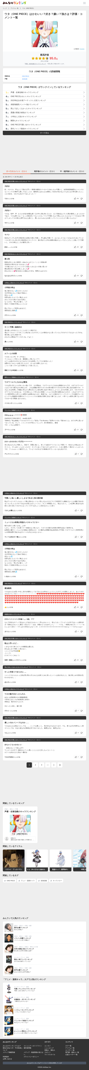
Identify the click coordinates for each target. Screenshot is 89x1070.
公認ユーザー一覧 (71, 1054)
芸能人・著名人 (9, 809)
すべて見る (44, 133)
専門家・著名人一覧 (72, 1052)
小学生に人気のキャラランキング (14, 282)
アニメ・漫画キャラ (28, 881)
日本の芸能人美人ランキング (24, 949)
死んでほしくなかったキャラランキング (16, 667)
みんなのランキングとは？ (12, 1046)
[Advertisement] (44, 152)
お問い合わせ (7, 1059)
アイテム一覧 (14, 8)
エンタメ (16, 957)
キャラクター (57, 881)
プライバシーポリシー (31, 1057)
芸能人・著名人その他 (31, 947)
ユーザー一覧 (69, 1050)
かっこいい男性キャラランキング (25, 1031)
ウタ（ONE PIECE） (28, 8)
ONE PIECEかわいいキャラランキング (16, 254)
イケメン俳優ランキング (22, 938)
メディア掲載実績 (9, 1052)
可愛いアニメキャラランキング (24, 989)
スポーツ (47, 1052)
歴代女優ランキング (21, 927)
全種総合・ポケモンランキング (24, 999)
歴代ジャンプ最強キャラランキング (15, 377)
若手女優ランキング (21, 970)
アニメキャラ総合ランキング (24, 1020)
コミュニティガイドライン (33, 1046)
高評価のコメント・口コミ (44, 171)
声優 (16, 809)
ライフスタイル (49, 1054)
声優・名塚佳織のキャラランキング (35, 64)
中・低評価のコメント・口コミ (72, 171)
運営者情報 (27, 1048)
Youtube (82, 49)
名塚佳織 (24, 79)
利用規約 (6, 1057)
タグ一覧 (68, 1046)
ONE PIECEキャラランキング (13, 322)
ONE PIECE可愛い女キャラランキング (16, 181)
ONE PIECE (25, 76)
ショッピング (49, 1048)
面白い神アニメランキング (23, 959)
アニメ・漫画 (25, 957)
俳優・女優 (28, 925)
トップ (5, 8)
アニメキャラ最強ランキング (13, 410)
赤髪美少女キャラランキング (13, 614)
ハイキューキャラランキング (24, 1010)
